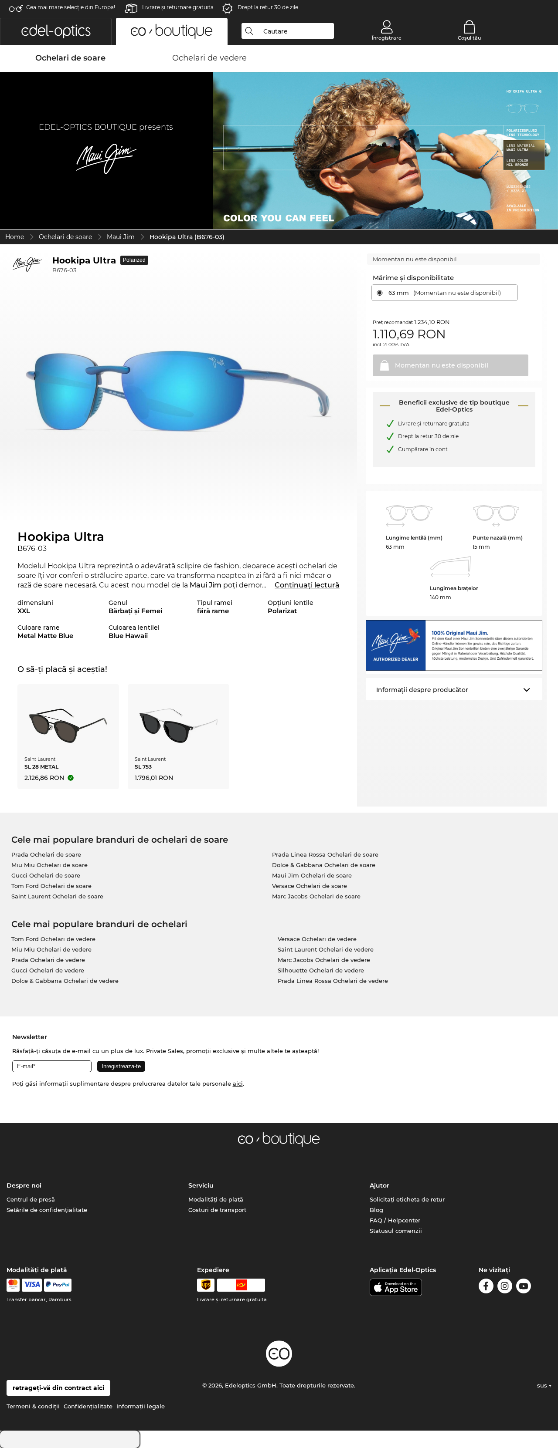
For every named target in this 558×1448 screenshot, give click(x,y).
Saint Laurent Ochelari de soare (57, 896)
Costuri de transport (217, 1209)
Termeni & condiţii (33, 1406)
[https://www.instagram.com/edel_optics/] (504, 1287)
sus (543, 1385)
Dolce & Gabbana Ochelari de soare (323, 864)
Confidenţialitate (88, 1406)
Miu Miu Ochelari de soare (49, 864)
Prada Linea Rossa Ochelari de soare (325, 854)
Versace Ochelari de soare (309, 885)
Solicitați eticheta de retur (407, 1199)
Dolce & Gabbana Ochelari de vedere (65, 980)
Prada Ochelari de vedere (48, 959)
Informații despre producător (422, 690)
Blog (376, 1209)
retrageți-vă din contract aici (58, 1388)
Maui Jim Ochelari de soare (312, 875)
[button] (56, 31)
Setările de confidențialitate (47, 1209)
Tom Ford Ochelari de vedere (53, 938)
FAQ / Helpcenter (395, 1220)
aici (238, 1083)
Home (14, 237)
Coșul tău (469, 38)
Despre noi (24, 1185)
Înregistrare (386, 38)
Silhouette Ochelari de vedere (321, 970)
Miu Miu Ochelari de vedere (51, 949)
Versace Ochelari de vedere (317, 938)
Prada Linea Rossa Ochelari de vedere (333, 980)
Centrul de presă (31, 1199)
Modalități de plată (215, 1199)
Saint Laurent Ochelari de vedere (326, 949)
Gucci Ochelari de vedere (47, 970)
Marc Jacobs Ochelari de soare (316, 896)
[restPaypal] (57, 1285)
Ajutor (379, 1185)
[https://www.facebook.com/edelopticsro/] (486, 1287)
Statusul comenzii (396, 1230)
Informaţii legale (140, 1406)
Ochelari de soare (65, 237)
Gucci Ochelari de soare (45, 875)
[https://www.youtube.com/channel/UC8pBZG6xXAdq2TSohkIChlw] (523, 1287)
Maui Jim (121, 237)
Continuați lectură (307, 585)
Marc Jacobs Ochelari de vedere (324, 959)
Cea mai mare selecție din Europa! (70, 7)
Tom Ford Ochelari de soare (51, 885)
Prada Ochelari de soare (46, 854)
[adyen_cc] (13, 1285)
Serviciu (201, 1185)
